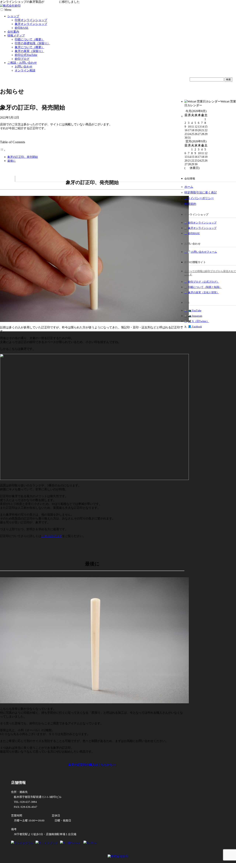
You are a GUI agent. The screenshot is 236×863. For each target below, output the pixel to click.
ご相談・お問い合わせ (22, 62)
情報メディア (16, 35)
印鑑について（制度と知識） (205, 287)
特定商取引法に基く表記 (200, 192)
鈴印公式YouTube (26, 54)
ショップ (13, 16)
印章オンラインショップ (31, 20)
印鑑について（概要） (29, 39)
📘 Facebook (195, 326)
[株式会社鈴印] (10, 5)
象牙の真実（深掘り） (29, 51)
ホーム (188, 186)
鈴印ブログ (22, 58)
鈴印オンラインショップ (202, 222)
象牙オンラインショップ (31, 23)
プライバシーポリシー (199, 198)
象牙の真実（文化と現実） (203, 292)
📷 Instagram (195, 316)
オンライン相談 (25, 70)
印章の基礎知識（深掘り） (32, 43)
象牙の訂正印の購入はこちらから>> (92, 764)
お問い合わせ (23, 66)
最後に (11, 160)
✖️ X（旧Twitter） (198, 321)
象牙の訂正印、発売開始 (22, 156)
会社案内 (13, 31)
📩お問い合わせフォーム (202, 252)
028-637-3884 (28, 801)
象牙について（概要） (29, 47)
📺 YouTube (194, 310)
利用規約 (190, 203)
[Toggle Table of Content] (3, 150)
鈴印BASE (21, 27)
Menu (7, 9)
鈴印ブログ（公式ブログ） (203, 281)
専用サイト (51, 1)
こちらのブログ (51, 536)
